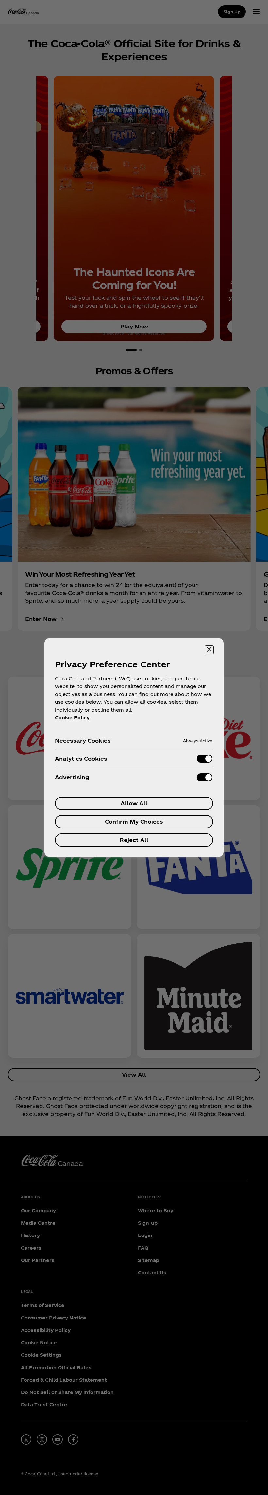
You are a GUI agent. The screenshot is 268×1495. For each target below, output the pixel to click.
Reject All (134, 840)
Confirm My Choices (134, 821)
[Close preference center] (209, 650)
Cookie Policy (72, 717)
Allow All (134, 803)
